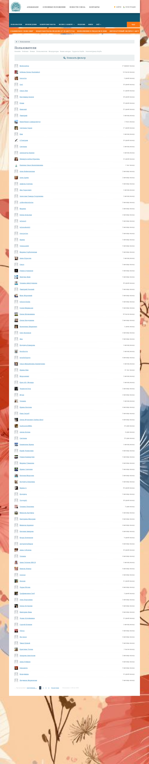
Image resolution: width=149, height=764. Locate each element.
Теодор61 (23, 500)
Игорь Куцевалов (26, 538)
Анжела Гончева (26, 184)
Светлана (23, 146)
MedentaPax (24, 66)
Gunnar (23, 575)
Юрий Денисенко (27, 451)
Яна (21, 339)
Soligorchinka (25, 302)
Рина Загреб (24, 413)
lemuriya (23, 78)
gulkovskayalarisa (26, 202)
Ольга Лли (24, 91)
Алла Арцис (24, 178)
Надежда (23, 494)
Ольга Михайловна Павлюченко (32, 364)
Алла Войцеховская (27, 171)
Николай (23, 109)
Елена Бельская (26, 215)
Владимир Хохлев (27, 97)
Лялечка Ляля (25, 277)
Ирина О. (23, 488)
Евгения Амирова (27, 531)
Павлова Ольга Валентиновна (31, 165)
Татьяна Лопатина (27, 506)
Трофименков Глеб (27, 593)
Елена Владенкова (27, 320)
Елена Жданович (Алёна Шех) (31, 420)
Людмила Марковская (28, 680)
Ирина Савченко (26, 469)
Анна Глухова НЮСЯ (28, 562)
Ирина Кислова (26, 407)
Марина (23, 209)
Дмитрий (23, 115)
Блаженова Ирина (27, 444)
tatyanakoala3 (25, 227)
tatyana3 (23, 221)
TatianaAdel (24, 246)
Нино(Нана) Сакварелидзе (30, 122)
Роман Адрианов (26, 271)
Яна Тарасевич (25, 190)
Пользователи (41, 51)
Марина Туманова (27, 463)
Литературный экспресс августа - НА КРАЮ (116, 31)
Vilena (22, 631)
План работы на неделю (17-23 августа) (40, 31)
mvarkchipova (25, 358)
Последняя (55, 688)
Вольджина (24, 674)
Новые (32, 51)
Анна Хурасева (25, 258)
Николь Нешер (25, 569)
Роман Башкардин (27, 457)
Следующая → (32, 688)
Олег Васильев (25, 333)
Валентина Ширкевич (28, 326)
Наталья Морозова (27, 475)
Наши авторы (65, 51)
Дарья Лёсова (25, 587)
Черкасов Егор (25, 389)
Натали (22, 581)
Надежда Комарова (27, 345)
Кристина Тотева (26, 649)
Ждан (22, 395)
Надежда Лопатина (27, 482)
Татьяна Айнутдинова (28, 283)
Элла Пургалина (26, 600)
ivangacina (24, 233)
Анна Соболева (25, 550)
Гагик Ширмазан (26, 308)
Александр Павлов (27, 153)
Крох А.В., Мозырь (27, 382)
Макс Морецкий (26, 295)
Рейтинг (25, 51)
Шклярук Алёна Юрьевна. (30, 159)
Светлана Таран (26, 128)
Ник (21, 134)
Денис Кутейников (27, 618)
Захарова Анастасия (27, 655)
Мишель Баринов (26, 525)
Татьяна (23, 401)
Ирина (22, 240)
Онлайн (17, 51)
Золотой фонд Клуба (94, 51)
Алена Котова (25, 432)
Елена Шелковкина (27, 314)
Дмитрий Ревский (27, 289)
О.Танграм (24, 140)
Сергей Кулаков (26, 624)
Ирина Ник (24, 370)
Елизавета (24, 668)
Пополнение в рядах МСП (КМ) (77, 31)
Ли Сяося (23, 637)
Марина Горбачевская (28, 252)
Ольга (22, 264)
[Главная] (16, 41)
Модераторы (54, 51)
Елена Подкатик (26, 606)
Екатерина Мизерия (27, 519)
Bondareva (24, 351)
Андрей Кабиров (26, 544)
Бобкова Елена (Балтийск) (30, 72)
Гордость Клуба (78, 51)
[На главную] (16, 6)
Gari (21, 84)
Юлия (22, 103)
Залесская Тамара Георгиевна (31, 196)
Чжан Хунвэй (25, 643)
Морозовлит (24, 376)
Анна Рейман (25, 662)
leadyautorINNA (26, 426)
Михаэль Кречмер (27, 513)
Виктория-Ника (26, 612)
